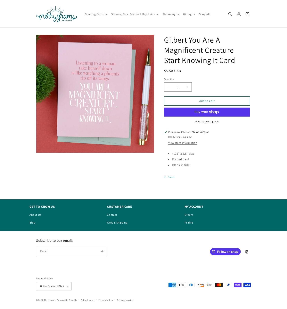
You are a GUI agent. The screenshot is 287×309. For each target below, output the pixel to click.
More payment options (207, 121)
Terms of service (125, 300)
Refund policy (88, 300)
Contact (112, 214)
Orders (189, 214)
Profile (189, 222)
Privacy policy (105, 300)
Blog (32, 222)
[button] (96, 14)
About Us (35, 214)
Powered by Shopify (67, 300)
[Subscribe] (102, 251)
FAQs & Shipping (117, 222)
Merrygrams (50, 300)
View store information (182, 143)
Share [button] (171, 177)
